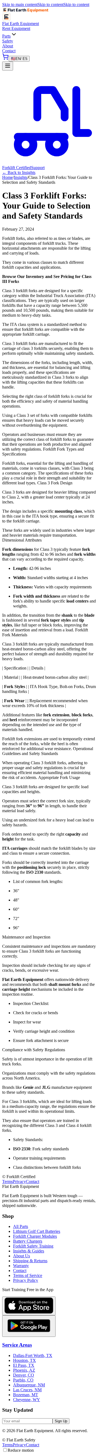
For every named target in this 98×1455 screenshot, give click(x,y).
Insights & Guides (28, 1251)
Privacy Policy (25, 1280)
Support (38, 167)
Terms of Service (27, 1275)
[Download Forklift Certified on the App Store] (29, 1306)
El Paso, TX (23, 1365)
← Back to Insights (18, 172)
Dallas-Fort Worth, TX (32, 1355)
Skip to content (50, 4)
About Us (21, 1256)
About (7, 46)
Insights (20, 177)
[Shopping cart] (5, 58)
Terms (7, 1181)
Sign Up (61, 1421)
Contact (9, 50)
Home (7, 177)
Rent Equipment (16, 28)
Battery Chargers (27, 1241)
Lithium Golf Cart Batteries (36, 1231)
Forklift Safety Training (33, 1246)
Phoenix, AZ (24, 1370)
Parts (6, 36)
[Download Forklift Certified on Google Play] (29, 1326)
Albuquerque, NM (29, 1385)
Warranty (21, 1265)
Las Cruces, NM (27, 1389)
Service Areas (17, 1345)
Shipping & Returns (30, 1260)
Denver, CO (23, 1375)
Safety (7, 41)
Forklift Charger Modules (35, 1236)
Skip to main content (20, 4)
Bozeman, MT (25, 1394)
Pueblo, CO (23, 1380)
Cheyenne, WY (26, 1399)
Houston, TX (24, 1360)
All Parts (20, 1226)
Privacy (19, 1181)
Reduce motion (21, 1450)
